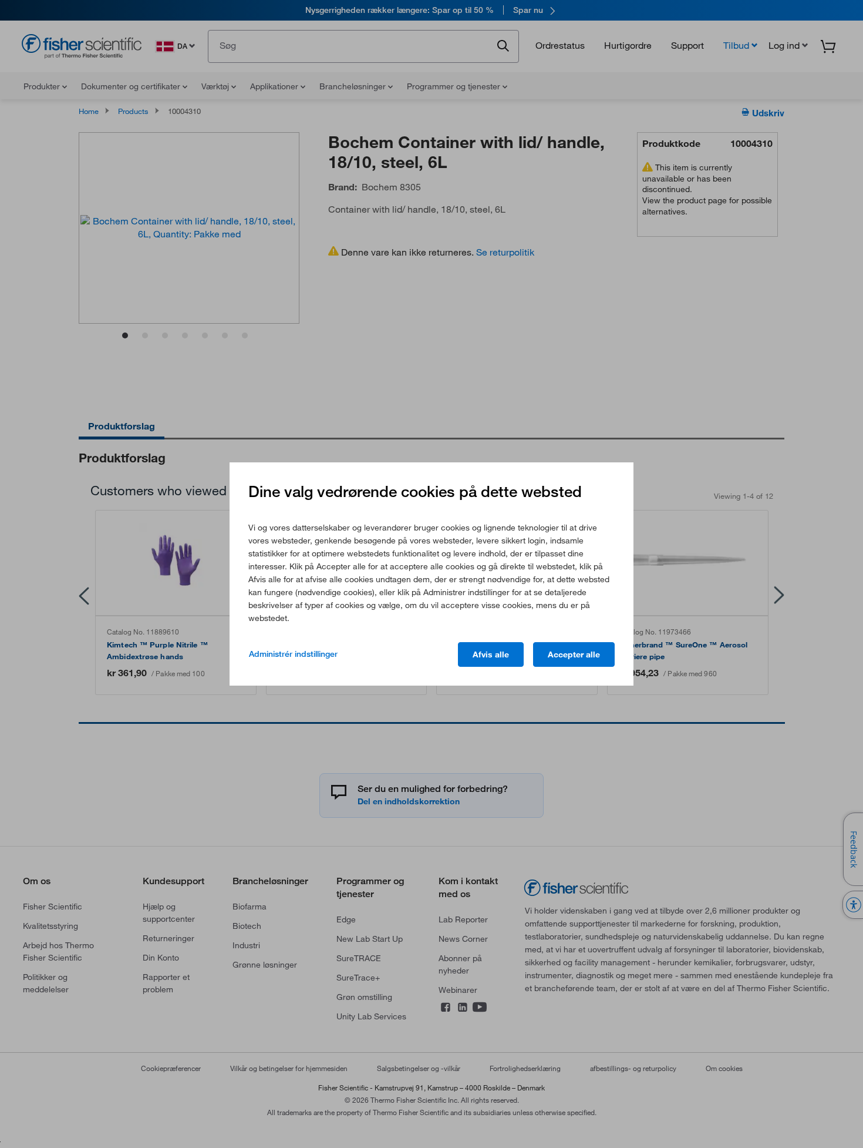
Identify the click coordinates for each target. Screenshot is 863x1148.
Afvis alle (491, 654)
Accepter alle (574, 654)
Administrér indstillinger (293, 654)
